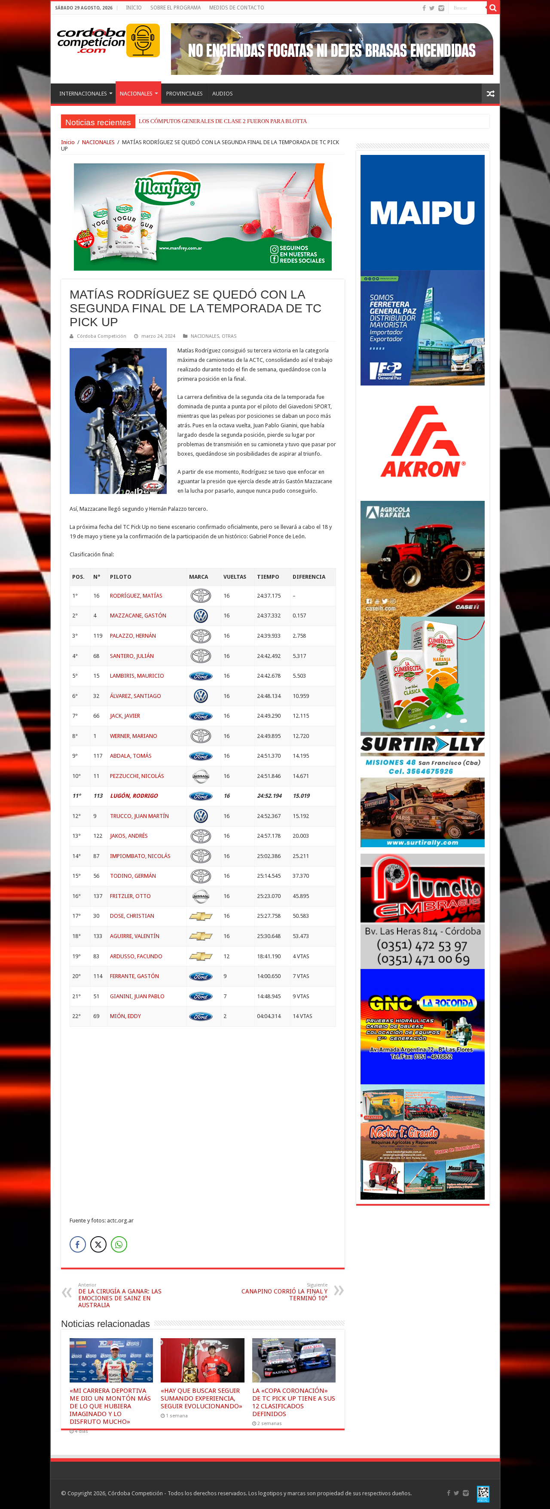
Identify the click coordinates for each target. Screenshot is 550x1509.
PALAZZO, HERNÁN (133, 636)
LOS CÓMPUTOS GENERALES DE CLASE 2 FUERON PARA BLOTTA (223, 121)
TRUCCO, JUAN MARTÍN (139, 816)
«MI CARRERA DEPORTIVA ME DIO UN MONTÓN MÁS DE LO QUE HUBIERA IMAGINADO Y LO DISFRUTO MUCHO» (110, 1406)
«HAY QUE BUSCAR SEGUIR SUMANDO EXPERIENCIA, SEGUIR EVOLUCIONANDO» (201, 1398)
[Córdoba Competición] (91, 38)
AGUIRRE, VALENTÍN (134, 936)
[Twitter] (432, 8)
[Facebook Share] (78, 1244)
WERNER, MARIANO (133, 736)
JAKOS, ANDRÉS (129, 836)
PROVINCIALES (184, 93)
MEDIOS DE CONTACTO (236, 8)
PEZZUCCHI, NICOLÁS (137, 776)
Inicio (68, 142)
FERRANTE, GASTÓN (134, 976)
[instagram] (441, 8)
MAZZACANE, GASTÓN (138, 615)
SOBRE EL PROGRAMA (175, 8)
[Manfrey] (203, 216)
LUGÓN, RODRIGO (134, 796)
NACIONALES (136, 93)
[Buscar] (493, 7)
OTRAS (229, 336)
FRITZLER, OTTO (130, 896)
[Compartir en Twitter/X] (98, 1244)
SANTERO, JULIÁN (132, 656)
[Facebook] (424, 8)
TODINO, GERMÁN (133, 876)
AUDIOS (222, 93)
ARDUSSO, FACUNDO (136, 956)
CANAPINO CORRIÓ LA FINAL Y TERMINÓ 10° (284, 1292)
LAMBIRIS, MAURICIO (137, 676)
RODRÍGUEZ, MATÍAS (136, 595)
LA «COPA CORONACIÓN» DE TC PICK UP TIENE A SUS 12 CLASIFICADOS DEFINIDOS (293, 1402)
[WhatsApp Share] (119, 1244)
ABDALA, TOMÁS (131, 756)
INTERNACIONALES (83, 93)
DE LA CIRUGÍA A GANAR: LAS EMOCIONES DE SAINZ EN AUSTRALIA (120, 1295)
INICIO (134, 8)
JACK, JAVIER (125, 716)
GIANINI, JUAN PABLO (137, 996)
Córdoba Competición (101, 336)
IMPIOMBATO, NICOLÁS (140, 856)
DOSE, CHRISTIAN (132, 916)
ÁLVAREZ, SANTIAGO (135, 696)
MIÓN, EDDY (125, 1016)
